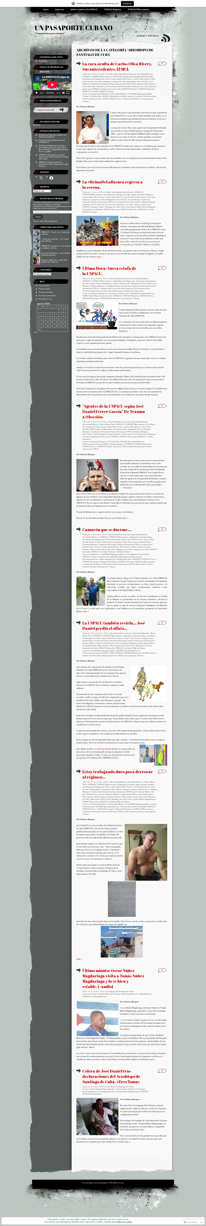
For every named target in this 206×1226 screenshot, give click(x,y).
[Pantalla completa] (68, 92)
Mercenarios (137, 84)
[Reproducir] (36, 92)
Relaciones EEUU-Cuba (100, 799)
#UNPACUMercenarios (138, 9)
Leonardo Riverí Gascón (110, 288)
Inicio (46, 9)
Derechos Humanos (103, 82)
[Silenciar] (63, 92)
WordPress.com (45, 299)
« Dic (35, 332)
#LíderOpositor (149, 96)
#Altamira (94, 554)
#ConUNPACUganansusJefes (139, 94)
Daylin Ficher (147, 638)
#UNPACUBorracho (143, 444)
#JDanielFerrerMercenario (121, 96)
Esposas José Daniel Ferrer (139, 542)
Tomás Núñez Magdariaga (144, 799)
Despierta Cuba (119, 82)
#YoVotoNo (117, 77)
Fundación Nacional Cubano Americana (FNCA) (111, 84)
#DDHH (105, 96)
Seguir (38, 217)
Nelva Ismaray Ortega (134, 812)
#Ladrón (138, 96)
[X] (41, 178)
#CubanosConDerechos (118, 293)
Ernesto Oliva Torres (140, 789)
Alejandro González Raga (141, 537)
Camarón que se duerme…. (107, 529)
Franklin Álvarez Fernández (118, 286)
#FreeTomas (115, 994)
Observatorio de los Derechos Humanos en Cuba (127, 86)
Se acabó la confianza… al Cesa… (56, 247)
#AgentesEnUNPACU (99, 94)
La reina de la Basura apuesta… (55, 254)
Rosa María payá (115, 291)
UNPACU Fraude (106, 91)
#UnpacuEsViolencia (132, 99)
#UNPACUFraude (104, 447)
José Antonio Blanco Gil (144, 792)
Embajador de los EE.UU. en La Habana (123, 200)
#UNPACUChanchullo (91, 1094)
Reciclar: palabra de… (49, 260)
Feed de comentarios (47, 296)
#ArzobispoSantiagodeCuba (102, 1089)
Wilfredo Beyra (123, 552)
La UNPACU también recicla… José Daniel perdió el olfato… (113, 625)
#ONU (85, 296)
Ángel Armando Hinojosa (142, 195)
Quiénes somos (97, 207)
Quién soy (59, 9)
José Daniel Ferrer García (110, 643)
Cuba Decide (88, 82)
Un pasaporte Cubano (130, 298)
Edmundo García (135, 429)
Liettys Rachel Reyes (110, 547)
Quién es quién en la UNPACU (84, 9)
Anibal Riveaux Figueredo (124, 281)
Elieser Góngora (123, 789)
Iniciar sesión (44, 289)
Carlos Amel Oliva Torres (121, 79)
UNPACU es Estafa (90, 91)
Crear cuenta (44, 285)
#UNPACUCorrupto (90, 298)
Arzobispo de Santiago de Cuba (96, 79)
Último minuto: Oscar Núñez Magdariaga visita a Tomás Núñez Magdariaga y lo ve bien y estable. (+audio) (113, 978)
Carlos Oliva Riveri (141, 79)
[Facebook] (51, 178)
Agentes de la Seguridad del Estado (138, 77)
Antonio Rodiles (148, 785)
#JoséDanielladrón (140, 279)
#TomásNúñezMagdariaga (127, 1092)
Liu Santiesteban (122, 202)
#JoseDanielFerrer (145, 74)
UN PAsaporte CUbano (74, 27)
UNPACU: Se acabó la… (50, 246)
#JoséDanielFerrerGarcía (125, 74)
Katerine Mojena (141, 432)
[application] (52, 85)
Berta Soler (115, 539)
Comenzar (127, 3)
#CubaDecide (95, 96)
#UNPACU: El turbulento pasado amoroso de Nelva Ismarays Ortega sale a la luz (53, 157)
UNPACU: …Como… (49, 232)
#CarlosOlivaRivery (117, 94)
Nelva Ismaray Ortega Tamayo (107, 434)
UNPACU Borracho (147, 89)
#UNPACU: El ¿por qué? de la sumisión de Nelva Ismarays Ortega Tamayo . (53, 164)
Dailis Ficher (95, 429)
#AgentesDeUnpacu (98, 293)
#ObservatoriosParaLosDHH (95, 99)
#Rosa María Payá (107, 424)
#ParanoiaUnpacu (116, 444)
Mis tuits (36, 125)
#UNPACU (86, 77)
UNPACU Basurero (112, 9)
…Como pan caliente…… (50, 239)
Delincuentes (140, 197)
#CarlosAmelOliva (98, 804)
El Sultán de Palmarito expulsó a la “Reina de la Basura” (52, 136)
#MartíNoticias (145, 994)
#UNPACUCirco (115, 99)
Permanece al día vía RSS (148, 36)
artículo (108, 749)
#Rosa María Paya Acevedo (100, 296)
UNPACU (115, 437)
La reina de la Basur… (49, 253)
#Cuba (110, 74)
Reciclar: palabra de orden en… (54, 261)
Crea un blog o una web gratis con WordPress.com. (103, 1183)
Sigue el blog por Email (51, 198)
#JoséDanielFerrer (146, 293)
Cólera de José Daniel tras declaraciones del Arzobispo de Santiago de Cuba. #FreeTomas (111, 1076)
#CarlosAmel (121, 1089)
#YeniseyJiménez (99, 997)
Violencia (86, 439)
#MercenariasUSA (107, 559)
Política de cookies (124, 1222)
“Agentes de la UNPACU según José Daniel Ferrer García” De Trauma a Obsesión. (113, 411)
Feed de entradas (46, 292)
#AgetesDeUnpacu (98, 442)
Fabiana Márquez (97, 286)
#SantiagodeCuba (123, 559)
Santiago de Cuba (141, 549)
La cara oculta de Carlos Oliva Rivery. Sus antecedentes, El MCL (117, 66)
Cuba (153, 79)
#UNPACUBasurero (130, 296)
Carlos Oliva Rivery (113, 197)
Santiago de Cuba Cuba (111, 89)
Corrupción (87, 564)
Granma (144, 545)
